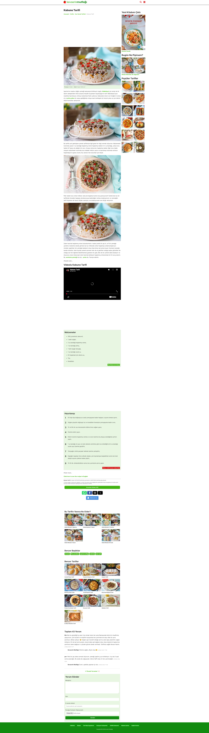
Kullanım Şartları (125, 725)
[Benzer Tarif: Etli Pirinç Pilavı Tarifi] (73, 585)
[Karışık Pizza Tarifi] (139, 135)
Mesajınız (68, 680)
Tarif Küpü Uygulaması (88, 725)
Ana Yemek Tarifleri (80, 14)
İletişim (79, 725)
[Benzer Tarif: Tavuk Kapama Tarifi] (92, 585)
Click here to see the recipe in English (76, 476)
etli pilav (67, 554)
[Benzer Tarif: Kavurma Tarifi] (92, 600)
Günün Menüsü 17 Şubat (89, 527)
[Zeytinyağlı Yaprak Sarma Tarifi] (139, 147)
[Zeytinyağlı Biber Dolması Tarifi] (139, 86)
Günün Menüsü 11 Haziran (108, 527)
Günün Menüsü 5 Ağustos (70, 527)
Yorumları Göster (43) (92, 487)
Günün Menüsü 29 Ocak (107, 542)
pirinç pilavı (70, 98)
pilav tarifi (98, 554)
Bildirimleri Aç (93, 498)
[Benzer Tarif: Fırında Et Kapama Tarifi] (92, 569)
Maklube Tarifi (105, 608)
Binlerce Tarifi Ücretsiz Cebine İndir (111, 468)
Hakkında (72, 725)
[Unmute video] (92, 284)
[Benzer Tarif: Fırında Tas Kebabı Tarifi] (73, 600)
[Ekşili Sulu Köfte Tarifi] (127, 110)
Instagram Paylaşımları (101, 725)
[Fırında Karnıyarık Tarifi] (139, 110)
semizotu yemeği (71, 257)
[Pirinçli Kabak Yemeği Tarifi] (127, 122)
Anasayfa (66, 14)
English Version (135, 725)
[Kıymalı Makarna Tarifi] (127, 147)
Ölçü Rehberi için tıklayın (114, 364)
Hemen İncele (126, 51)
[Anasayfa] (75, 2)
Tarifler (72, 14)
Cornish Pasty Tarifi (69, 577)
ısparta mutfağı (84, 554)
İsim (66, 696)
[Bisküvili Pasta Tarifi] (127, 135)
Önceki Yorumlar (91, 671)
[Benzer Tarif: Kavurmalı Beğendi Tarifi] (111, 585)
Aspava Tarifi (105, 577)
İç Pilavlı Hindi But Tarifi (70, 623)
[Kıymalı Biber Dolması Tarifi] (139, 122)
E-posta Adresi (70, 703)
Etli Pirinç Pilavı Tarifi (69, 592)
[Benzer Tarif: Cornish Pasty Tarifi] (73, 569)
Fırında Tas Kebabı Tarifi (70, 608)
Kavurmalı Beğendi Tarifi (107, 592)
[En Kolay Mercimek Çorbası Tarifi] (127, 86)
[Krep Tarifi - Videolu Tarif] (139, 98)
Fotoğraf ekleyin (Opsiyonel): (74, 710)
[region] (92, 31)
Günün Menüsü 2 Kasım (70, 542)
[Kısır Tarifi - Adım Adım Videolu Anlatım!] (127, 98)
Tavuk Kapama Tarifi (88, 592)
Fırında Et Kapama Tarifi (88, 577)
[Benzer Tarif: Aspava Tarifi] (111, 569)
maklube (92, 554)
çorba (84, 257)
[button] (84, 493)
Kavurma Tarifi (86, 608)
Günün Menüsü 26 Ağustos (130, 74)
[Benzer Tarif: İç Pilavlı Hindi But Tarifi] (73, 616)
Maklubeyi (105, 91)
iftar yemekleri (75, 554)
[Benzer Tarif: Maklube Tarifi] (111, 600)
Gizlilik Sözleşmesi (114, 725)
